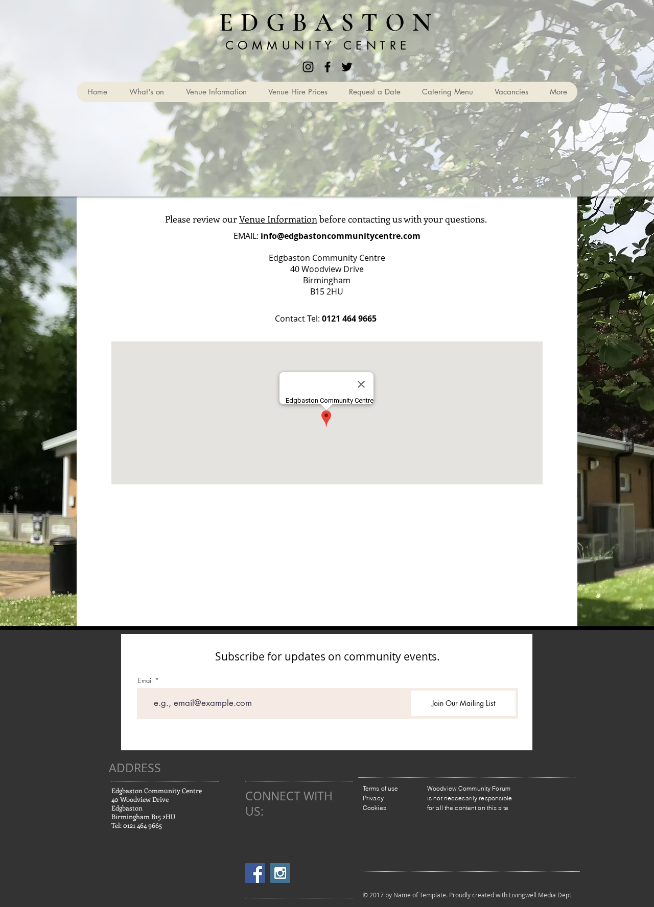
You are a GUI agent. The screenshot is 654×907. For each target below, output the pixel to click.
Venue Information (278, 219)
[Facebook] (327, 67)
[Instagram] (308, 67)
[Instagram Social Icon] (280, 873)
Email (145, 680)
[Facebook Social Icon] (255, 873)
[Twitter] (347, 67)
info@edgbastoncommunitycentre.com (341, 235)
